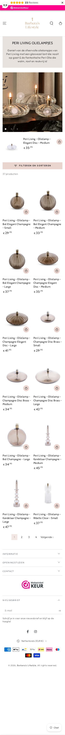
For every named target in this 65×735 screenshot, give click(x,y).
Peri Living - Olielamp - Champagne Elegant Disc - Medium (47, 283)
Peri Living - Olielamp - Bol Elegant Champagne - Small (17, 224)
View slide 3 (17, 129)
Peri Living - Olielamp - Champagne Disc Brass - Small (47, 341)
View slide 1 (5, 129)
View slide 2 (11, 129)
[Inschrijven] (60, 610)
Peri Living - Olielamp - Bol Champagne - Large (16, 457)
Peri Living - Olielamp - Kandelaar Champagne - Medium (47, 459)
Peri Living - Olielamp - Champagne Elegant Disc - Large (16, 341)
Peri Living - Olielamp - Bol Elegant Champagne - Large (17, 283)
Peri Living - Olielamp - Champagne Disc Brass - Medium (17, 400)
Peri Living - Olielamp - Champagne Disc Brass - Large (47, 400)
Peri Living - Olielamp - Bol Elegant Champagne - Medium (47, 224)
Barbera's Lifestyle (26, 665)
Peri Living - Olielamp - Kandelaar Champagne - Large (17, 518)
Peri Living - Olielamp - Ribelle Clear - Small (47, 516)
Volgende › (47, 537)
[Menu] (4, 23)
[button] (51, 23)
